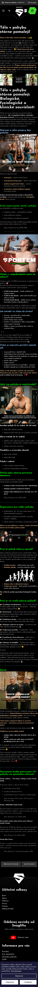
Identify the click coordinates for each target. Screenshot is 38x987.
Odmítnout (10, 982)
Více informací (16, 971)
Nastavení (19, 976)
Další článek (29, 864)
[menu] (3, 8)
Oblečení (5, 901)
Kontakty (33, 2)
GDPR (4, 959)
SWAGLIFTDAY (8, 909)
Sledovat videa (23, 937)
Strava (4, 903)
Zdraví (4, 898)
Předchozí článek (11, 864)
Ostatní (5, 906)
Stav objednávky (8, 954)
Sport (4, 895)
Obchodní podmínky (9, 957)
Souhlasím (28, 982)
